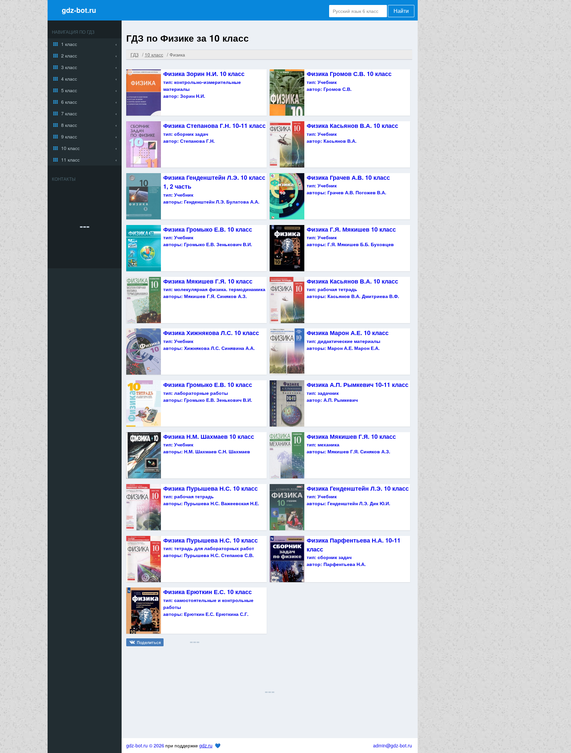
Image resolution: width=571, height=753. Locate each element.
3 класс (69, 67)
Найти (401, 11)
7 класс (69, 113)
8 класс (69, 125)
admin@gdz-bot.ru (392, 745)
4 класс (69, 78)
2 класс (69, 55)
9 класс (69, 136)
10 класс (70, 148)
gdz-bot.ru (79, 10)
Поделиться (149, 642)
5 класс (69, 90)
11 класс (70, 159)
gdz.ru (205, 745)
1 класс (69, 44)
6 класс (69, 101)
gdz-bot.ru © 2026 (145, 745)
